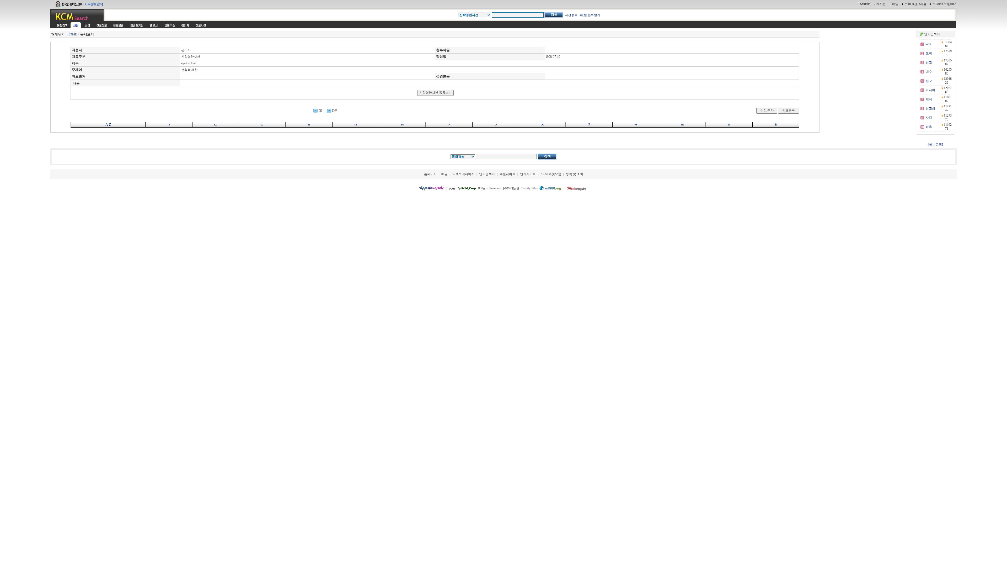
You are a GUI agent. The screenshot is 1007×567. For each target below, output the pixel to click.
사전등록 (571, 15)
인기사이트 (528, 174)
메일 (895, 4)
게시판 (881, 4)
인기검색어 (487, 174)
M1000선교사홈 (915, 4)
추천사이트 (507, 174)
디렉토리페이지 (463, 174)
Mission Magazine (944, 4)
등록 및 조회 (574, 174)
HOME (72, 34)
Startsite (865, 4)
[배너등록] (935, 144)
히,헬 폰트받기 (590, 15)
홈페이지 (430, 174)
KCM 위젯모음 (550, 174)
